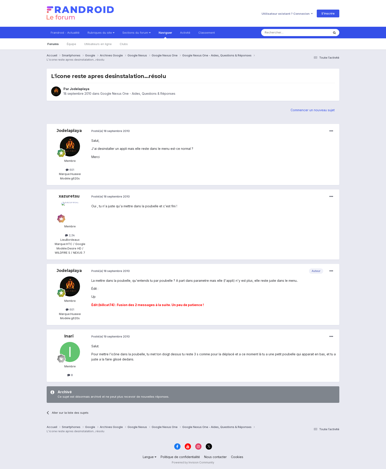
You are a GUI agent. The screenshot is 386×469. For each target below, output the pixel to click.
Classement (206, 32)
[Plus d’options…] (331, 131)
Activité (185, 32)
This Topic (316, 32)
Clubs (124, 44)
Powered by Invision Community (193, 462)
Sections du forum (135, 32)
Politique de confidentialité (180, 457)
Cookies (237, 457)
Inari (69, 336)
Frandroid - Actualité (65, 32)
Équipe (71, 44)
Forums (53, 44)
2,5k (71, 235)
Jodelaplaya (79, 89)
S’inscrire (328, 13)
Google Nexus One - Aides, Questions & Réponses (137, 93)
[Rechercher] (334, 32)
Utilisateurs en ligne (98, 44)
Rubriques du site (100, 32)
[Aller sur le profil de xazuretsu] (70, 212)
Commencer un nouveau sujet (313, 110)
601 (71, 169)
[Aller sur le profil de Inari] (70, 352)
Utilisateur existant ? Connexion (286, 13)
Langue (149, 457)
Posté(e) (110, 131)
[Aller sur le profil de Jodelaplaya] (56, 91)
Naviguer (165, 32)
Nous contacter (215, 457)
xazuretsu (69, 196)
